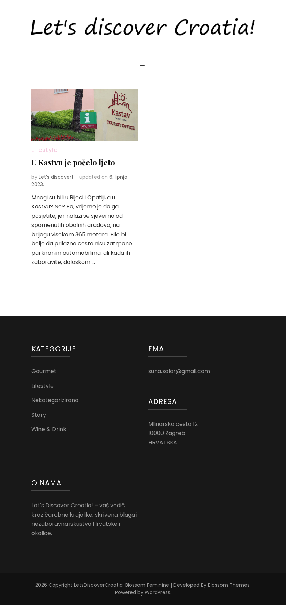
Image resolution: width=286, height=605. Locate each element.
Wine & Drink (48, 429)
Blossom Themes (229, 585)
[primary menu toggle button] (143, 64)
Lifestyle (44, 150)
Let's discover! (56, 177)
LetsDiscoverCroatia (98, 585)
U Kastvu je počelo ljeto (73, 162)
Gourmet (44, 371)
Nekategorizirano (54, 400)
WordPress (157, 592)
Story (38, 415)
